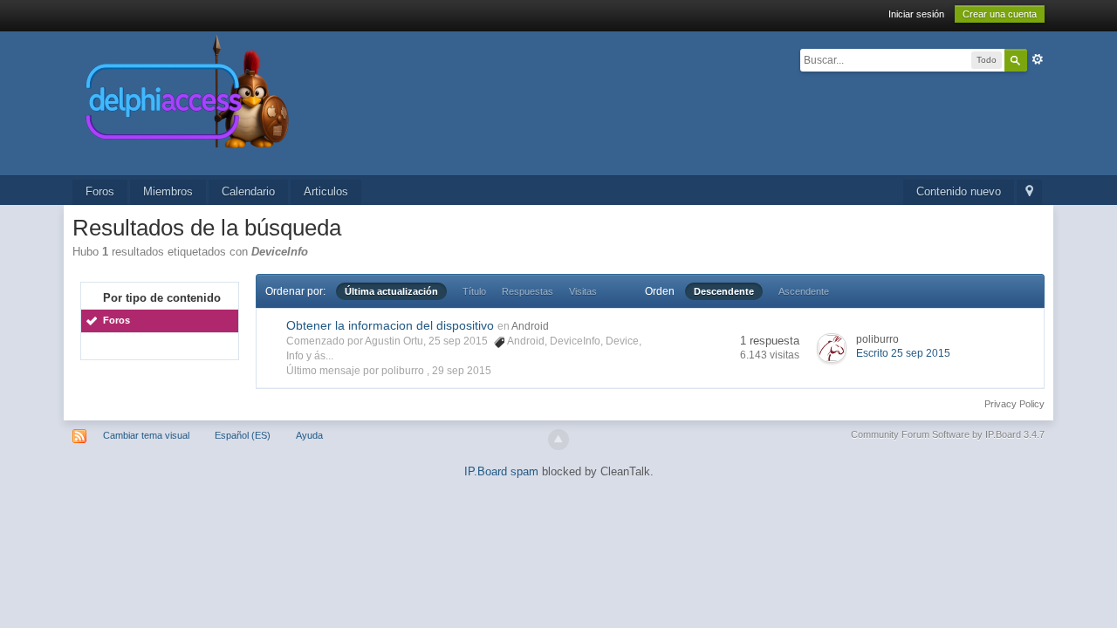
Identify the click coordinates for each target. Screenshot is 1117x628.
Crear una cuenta (1000, 14)
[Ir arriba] (558, 439)
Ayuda (309, 435)
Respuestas (527, 291)
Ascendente (803, 291)
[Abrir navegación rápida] (1029, 192)
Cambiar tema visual (146, 435)
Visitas (583, 291)
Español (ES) (243, 435)
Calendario (248, 191)
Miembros (168, 191)
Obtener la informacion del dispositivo (390, 325)
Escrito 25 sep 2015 (903, 353)
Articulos (326, 191)
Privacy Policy (1014, 404)
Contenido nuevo (958, 191)
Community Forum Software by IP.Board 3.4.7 (948, 434)
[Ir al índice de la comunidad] (372, 102)
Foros (100, 191)
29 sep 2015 (461, 371)
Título (474, 291)
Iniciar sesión (916, 14)
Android (530, 326)
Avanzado (1038, 59)
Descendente (724, 291)
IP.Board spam (501, 471)
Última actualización (391, 291)
